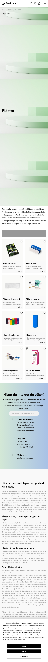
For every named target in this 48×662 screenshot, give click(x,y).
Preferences (24, 657)
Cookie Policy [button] (17, 637)
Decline (24, 651)
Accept (24, 646)
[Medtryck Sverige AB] (9, 3)
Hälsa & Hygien (7, 10)
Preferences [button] (21, 639)
